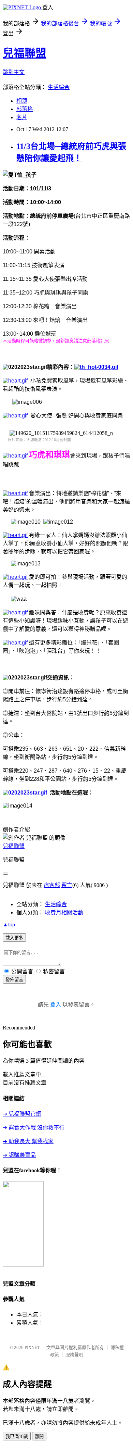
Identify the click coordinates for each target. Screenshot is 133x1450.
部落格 (24, 109)
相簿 (21, 101)
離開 (39, 1436)
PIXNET (32, 1347)
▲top (9, 924)
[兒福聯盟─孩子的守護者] (23, 1265)
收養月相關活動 (64, 912)
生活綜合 (59, 87)
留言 (66, 885)
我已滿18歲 (16, 1436)
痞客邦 (52, 885)
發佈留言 (14, 979)
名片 (21, 117)
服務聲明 (74, 1354)
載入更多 (14, 937)
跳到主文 (14, 72)
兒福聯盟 (24, 53)
